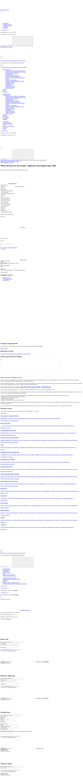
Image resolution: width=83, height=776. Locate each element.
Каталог (5, 89)
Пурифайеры (8, 84)
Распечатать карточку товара (7, 162)
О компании (6, 23)
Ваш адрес (3, 721)
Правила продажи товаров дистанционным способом (15, 583)
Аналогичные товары (14, 161)
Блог (4, 90)
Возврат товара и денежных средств (11, 582)
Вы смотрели (6, 280)
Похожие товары (7, 277)
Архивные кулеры (10, 83)
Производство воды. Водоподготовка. (11, 579)
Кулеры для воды (7, 69)
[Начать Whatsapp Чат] (1, 597)
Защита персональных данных (10, 575)
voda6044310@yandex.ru (25, 610)
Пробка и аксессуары (10, 87)
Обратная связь (6, 570)
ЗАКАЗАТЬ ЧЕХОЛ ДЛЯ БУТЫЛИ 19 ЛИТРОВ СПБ (35, 387)
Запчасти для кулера (10, 82)
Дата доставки (4, 727)
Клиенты (5, 119)
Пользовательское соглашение (9, 578)
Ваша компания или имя (6, 642)
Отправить (46, 661)
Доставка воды (6, 93)
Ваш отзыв (3, 647)
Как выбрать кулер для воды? (23, 353)
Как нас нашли (4, 724)
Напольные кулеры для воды (12, 73)
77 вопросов (6, 117)
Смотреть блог (4, 413)
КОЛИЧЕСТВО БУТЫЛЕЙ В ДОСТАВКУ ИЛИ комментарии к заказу (16, 731)
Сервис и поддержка (7, 25)
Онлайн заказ (23, 259)
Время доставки (4, 728)
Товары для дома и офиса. (9, 126)
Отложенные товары (7, 278)
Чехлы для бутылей (10, 85)
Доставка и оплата (7, 24)
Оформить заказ (4, 749)
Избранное (5, 26)
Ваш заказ (3, 717)
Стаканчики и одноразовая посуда (13, 76)
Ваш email (3, 643)
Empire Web (8, 619)
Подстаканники (9, 74)
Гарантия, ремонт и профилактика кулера (15, 81)
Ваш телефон (3, 644)
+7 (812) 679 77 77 (4, 588)
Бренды (4, 128)
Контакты (5, 91)
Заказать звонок (4, 773)
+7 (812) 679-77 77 (5, 30)
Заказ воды (5, 27)
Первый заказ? (4, 726)
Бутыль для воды (9, 88)
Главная (2, 160)
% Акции (5, 127)
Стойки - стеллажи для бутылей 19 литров (15, 77)
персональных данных (12, 650)
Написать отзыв (4, 348)
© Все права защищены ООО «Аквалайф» (10, 612)
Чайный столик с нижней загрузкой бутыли (15, 70)
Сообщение (3, 684)
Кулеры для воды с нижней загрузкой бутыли (16, 71)
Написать (46, 698)
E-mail (2, 681)
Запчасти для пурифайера (11, 80)
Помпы (7, 78)
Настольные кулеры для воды (12, 75)
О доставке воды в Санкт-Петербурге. (9, 353)
